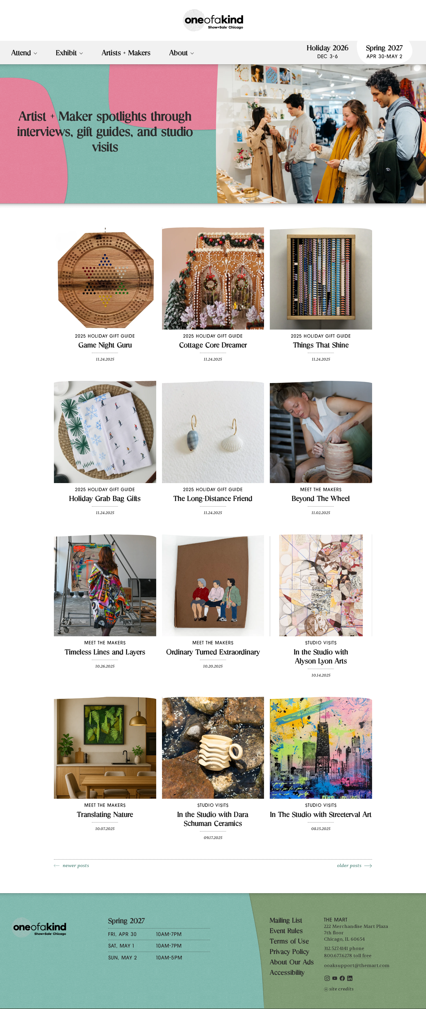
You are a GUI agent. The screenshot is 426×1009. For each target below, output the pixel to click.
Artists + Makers (126, 54)
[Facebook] (342, 979)
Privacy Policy (289, 952)
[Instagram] (327, 979)
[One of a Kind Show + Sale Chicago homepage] (213, 20)
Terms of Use (289, 942)
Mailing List (286, 921)
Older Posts (349, 866)
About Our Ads (292, 962)
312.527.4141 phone (344, 948)
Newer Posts (76, 866)
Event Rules (286, 931)
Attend (21, 54)
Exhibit (66, 54)
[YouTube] (334, 979)
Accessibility (287, 973)
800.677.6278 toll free (348, 956)
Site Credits (341, 989)
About (178, 54)
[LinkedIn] (349, 979)
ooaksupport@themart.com (356, 965)
